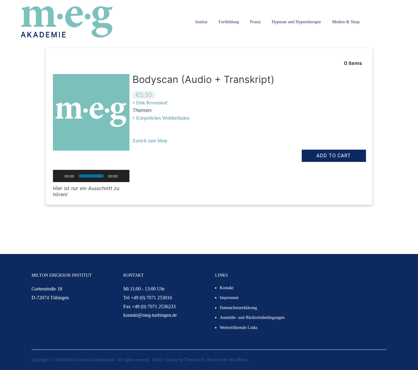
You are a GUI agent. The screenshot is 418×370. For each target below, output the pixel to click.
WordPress (238, 359)
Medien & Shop (346, 22)
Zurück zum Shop (149, 140)
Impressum (229, 297)
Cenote (172, 359)
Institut (201, 22)
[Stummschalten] (124, 176)
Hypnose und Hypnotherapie (296, 22)
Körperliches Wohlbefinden (162, 118)
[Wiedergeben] (58, 176)
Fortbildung (228, 22)
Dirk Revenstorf (151, 102)
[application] (91, 176)
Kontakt (226, 288)
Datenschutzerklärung (238, 307)
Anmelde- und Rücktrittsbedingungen (252, 317)
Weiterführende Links (238, 327)
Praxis (255, 22)
